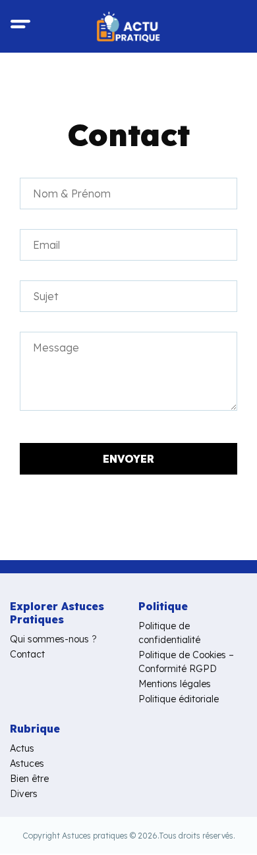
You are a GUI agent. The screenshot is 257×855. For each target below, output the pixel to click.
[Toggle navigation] (20, 26)
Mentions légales (174, 684)
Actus (22, 748)
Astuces (27, 763)
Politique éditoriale (178, 699)
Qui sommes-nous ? (53, 639)
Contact (27, 654)
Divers (24, 794)
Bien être (29, 779)
